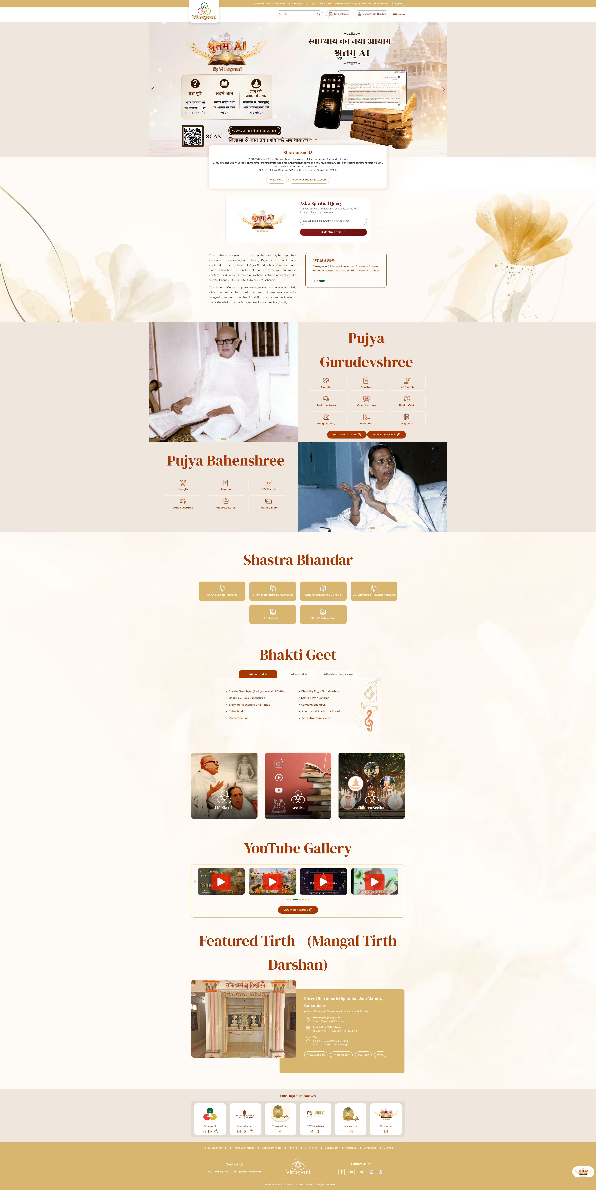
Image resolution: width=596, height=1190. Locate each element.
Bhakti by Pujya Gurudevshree (320, 691)
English (398, 3)
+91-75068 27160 (218, 1171)
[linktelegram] (361, 1172)
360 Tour (363, 1054)
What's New (324, 260)
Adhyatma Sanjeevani (315, 718)
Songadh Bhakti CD (313, 704)
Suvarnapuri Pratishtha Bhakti (320, 711)
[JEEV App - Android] (318, 1131)
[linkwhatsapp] (381, 1172)
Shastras (366, 387)
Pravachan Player (384, 434)
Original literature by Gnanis (323, 594)
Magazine (406, 423)
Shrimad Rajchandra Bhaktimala (250, 704)
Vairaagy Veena (238, 718)
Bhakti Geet (406, 405)
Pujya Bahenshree (244, 1147)
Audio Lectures (326, 405)
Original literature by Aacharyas (272, 594)
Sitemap (388, 1147)
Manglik (326, 387)
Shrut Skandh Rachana (222, 594)
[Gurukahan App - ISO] (251, 1131)
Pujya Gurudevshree (214, 1147)
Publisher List (273, 618)
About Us (351, 1147)
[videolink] (221, 881)
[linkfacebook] (341, 1172)
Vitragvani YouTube (296, 909)
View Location (316, 1054)
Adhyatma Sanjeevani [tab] (338, 674)
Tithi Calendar (342, 14)
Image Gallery (326, 423)
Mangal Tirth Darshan (374, 14)
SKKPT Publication (323, 618)
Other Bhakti (237, 711)
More (380, 1054)
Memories (366, 423)
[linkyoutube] (351, 1172)
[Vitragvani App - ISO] (216, 1131)
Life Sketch (407, 387)
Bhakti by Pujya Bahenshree (247, 697)
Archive (293, 1147)
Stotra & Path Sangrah (315, 697)
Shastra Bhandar (271, 1147)
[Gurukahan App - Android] (245, 1131)
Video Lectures (366, 405)
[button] (280, 139)
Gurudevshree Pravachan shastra (374, 594)
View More (276, 179)
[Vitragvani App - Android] (210, 1131)
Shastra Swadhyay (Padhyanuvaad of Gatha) (257, 691)
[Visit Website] (204, 1131)
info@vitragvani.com (247, 1171)
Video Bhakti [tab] (298, 674)
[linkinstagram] (371, 1172)
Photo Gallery (341, 1054)
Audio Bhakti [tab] (258, 674)
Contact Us (370, 1147)
